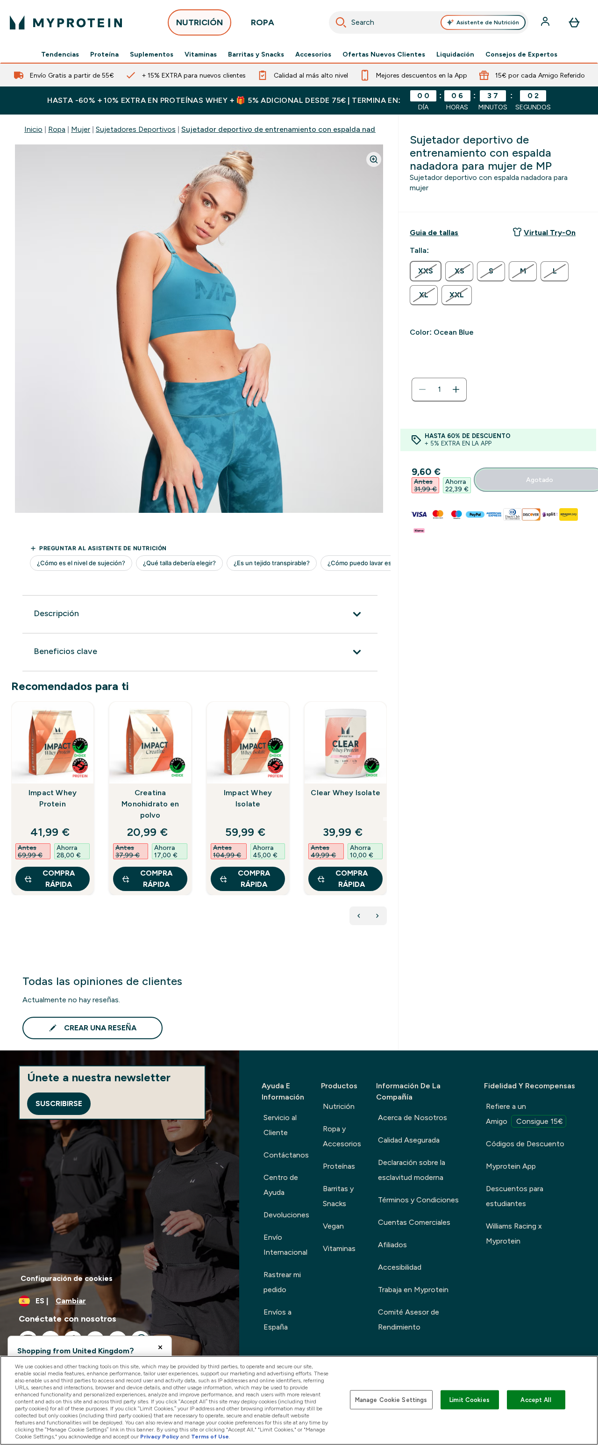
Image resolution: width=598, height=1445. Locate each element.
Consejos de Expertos (521, 54)
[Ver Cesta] (574, 22)
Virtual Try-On (550, 233)
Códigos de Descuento (525, 1144)
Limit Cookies (469, 1399)
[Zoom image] (373, 159)
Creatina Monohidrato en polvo (150, 804)
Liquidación (455, 54)
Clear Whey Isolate (345, 793)
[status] (439, 389)
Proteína (104, 54)
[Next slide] (385, 819)
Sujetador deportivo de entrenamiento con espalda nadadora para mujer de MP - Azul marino (343, 129)
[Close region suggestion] (160, 1347)
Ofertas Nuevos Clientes (383, 54)
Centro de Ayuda (280, 1184)
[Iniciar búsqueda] (341, 22)
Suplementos (151, 54)
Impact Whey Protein (52, 798)
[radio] (425, 271)
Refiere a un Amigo (524, 1113)
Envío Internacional (285, 1244)
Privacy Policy (159, 1436)
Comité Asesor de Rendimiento (408, 1319)
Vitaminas (201, 54)
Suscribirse (59, 1103)
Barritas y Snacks (256, 54)
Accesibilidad (399, 1267)
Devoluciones (286, 1215)
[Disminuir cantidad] (422, 389)
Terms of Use (210, 1436)
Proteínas (339, 1166)
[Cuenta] (546, 22)
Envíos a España (277, 1319)
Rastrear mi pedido (282, 1282)
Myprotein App (511, 1166)
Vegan (333, 1226)
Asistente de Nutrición (487, 22)
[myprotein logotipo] (66, 22)
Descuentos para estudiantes (514, 1196)
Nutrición (339, 1106)
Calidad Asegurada (409, 1140)
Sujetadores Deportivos (136, 129)
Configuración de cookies (67, 1278)
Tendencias (60, 54)
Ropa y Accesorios (342, 1136)
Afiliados (392, 1245)
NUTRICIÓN (199, 22)
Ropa (56, 129)
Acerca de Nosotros (412, 1117)
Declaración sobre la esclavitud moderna (411, 1169)
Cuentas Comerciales (414, 1222)
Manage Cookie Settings (391, 1399)
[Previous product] (358, 915)
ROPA (262, 22)
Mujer (80, 129)
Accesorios (313, 54)
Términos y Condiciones (418, 1200)
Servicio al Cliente (280, 1125)
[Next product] (377, 915)
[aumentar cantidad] (456, 389)
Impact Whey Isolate (248, 798)
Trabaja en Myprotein (413, 1290)
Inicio (33, 129)
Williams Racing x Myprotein (514, 1233)
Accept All (535, 1399)
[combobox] (429, 22)
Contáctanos (286, 1155)
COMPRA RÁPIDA (59, 878)
